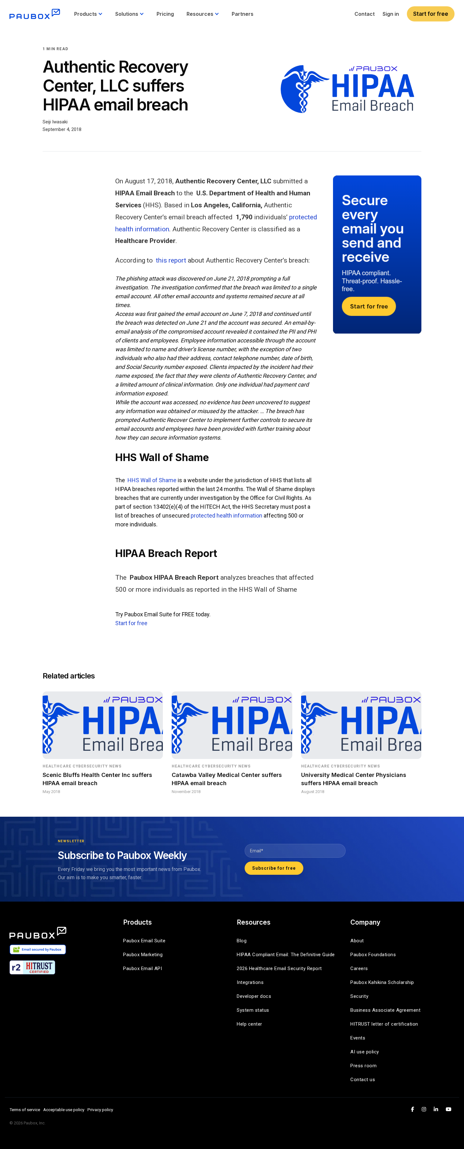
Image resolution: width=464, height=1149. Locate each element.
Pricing (165, 14)
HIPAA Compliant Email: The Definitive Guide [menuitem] (286, 954)
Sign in (391, 14)
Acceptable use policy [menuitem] (63, 1109)
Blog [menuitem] (242, 941)
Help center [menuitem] (249, 1024)
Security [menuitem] (359, 996)
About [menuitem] (357, 941)
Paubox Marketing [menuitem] (143, 954)
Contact (364, 14)
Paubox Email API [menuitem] (142, 968)
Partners (242, 14)
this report (171, 260)
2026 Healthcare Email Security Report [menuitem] (279, 968)
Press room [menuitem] (363, 1066)
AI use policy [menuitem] (364, 1052)
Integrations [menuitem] (250, 982)
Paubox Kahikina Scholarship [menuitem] (382, 982)
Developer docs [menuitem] (254, 996)
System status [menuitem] (253, 1010)
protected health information (226, 515)
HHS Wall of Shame (152, 480)
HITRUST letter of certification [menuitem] (384, 1024)
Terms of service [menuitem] (24, 1109)
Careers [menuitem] (359, 968)
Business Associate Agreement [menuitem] (385, 1010)
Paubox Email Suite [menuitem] (144, 941)
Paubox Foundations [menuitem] (373, 954)
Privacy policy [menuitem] (100, 1109)
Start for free (430, 14)
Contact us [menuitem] (362, 1079)
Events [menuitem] (357, 1038)
